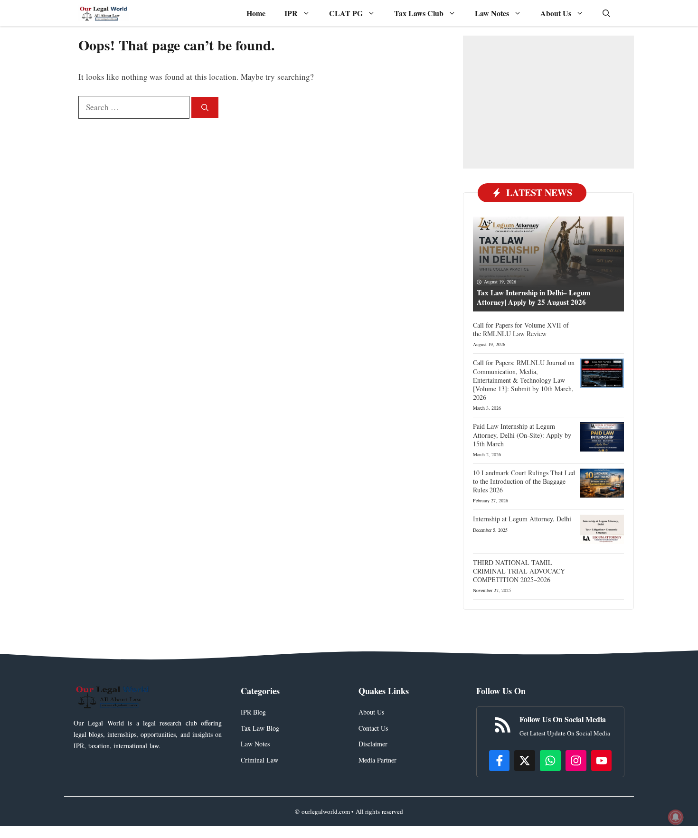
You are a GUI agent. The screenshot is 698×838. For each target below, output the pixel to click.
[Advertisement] (548, 102)
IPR (291, 13)
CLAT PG (346, 13)
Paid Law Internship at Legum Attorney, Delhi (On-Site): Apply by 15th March (522, 435)
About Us (555, 13)
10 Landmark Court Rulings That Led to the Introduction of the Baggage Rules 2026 (524, 481)
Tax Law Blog (260, 728)
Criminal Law (259, 759)
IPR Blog (253, 711)
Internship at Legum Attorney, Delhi (522, 518)
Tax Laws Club (418, 13)
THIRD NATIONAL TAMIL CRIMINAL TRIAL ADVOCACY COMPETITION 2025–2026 (519, 571)
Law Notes (492, 13)
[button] (606, 13)
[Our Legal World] (103, 13)
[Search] (204, 107)
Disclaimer (372, 743)
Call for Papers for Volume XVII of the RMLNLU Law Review (521, 329)
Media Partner (377, 759)
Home (255, 13)
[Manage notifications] (675, 817)
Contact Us (373, 728)
